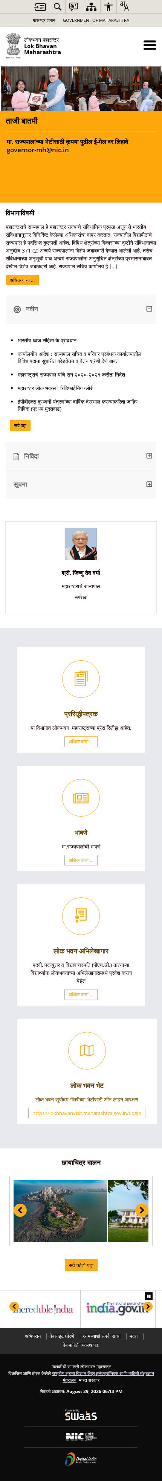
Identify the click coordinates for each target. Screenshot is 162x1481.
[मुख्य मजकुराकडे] (40, 7)
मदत (134, 1336)
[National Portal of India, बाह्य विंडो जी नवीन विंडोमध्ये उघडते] (118, 1309)
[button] (149, 44)
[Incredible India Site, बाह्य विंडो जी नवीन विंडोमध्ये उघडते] (43, 1309)
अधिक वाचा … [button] (81, 741)
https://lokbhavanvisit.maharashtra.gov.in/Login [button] (86, 1113)
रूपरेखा (81, 597)
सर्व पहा (20, 425)
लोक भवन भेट (87, 1085)
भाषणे (81, 832)
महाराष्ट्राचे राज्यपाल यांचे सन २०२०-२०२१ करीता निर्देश (71, 374)
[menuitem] (57, 6)
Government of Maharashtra (96, 20)
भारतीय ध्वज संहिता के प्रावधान (47, 340)
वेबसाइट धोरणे (62, 1336)
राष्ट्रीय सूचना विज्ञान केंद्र (73, 1373)
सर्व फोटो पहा (81, 1265)
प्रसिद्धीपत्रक (81, 713)
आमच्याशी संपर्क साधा (102, 1336)
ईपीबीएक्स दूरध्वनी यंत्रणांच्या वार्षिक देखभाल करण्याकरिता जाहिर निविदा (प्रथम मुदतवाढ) (78, 405)
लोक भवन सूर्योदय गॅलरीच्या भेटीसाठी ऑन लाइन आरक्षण (86, 1099)
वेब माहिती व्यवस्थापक (81, 1345)
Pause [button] (149, 1296)
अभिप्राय (33, 1336)
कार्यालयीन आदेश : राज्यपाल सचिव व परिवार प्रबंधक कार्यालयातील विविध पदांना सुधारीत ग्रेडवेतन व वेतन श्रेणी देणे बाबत (79, 357)
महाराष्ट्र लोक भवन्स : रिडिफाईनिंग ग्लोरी (55, 388)
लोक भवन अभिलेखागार (81, 950)
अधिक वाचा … (22, 280)
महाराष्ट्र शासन (44, 20)
